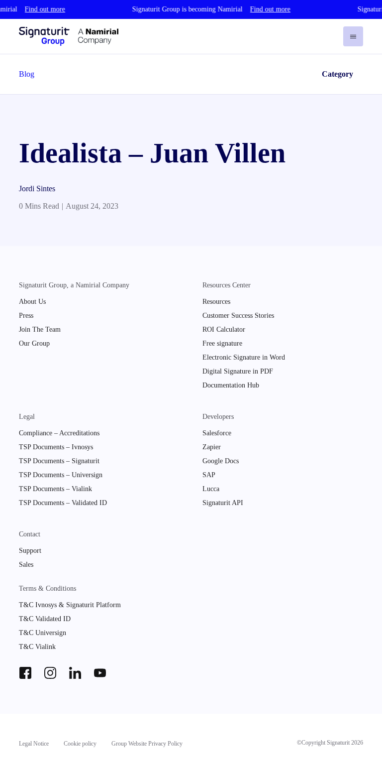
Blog (26, 74)
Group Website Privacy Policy (147, 743)
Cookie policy (80, 743)
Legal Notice (34, 743)
